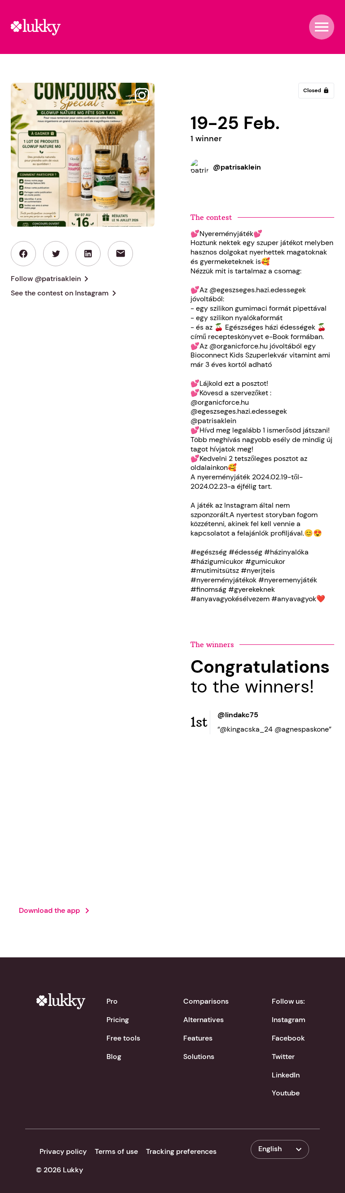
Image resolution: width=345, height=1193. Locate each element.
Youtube (286, 1093)
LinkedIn (286, 1075)
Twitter (283, 1056)
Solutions (198, 1056)
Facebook (288, 1038)
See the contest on (65, 293)
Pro (112, 1001)
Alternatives (203, 1019)
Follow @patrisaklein (51, 278)
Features (197, 1038)
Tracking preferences (181, 1151)
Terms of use (116, 1151)
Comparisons (206, 1001)
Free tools (123, 1038)
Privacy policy (63, 1151)
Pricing (117, 1019)
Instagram (288, 1019)
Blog (113, 1056)
